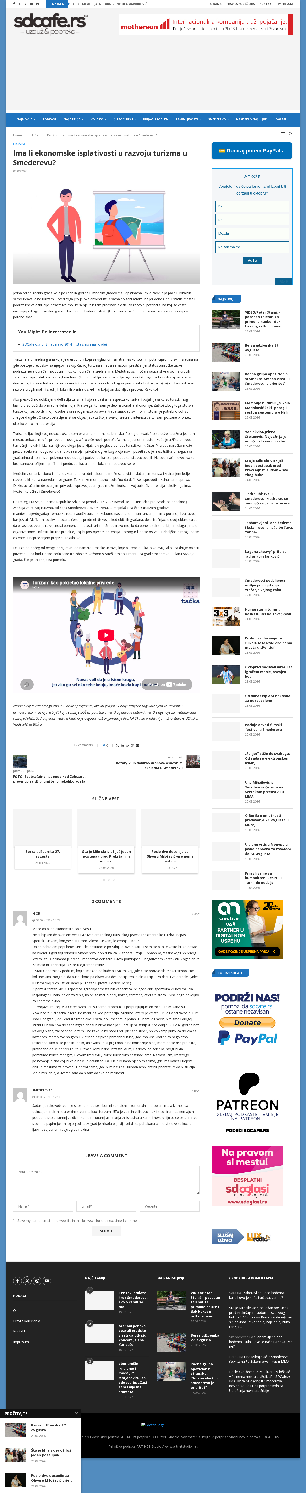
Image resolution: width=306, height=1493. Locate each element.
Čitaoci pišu (123, 119)
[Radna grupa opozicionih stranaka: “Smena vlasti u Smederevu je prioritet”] (226, 381)
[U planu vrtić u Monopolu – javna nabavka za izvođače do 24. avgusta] (226, 851)
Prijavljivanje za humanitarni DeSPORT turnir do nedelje (264, 878)
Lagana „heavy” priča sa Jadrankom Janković (266, 554)
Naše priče (72, 119)
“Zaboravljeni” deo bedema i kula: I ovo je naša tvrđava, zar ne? (269, 527)
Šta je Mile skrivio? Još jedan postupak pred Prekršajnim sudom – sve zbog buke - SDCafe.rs (258, 1312)
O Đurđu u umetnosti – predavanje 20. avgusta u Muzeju (267, 820)
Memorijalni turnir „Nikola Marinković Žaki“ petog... (125, 4)
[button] (74, 4)
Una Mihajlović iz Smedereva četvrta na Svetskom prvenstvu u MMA (264, 789)
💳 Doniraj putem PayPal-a (252, 151)
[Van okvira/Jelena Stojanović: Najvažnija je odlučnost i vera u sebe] (226, 439)
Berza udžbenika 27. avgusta (43, 854)
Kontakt (266, 3)
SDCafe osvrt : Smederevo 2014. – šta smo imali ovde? (64, 344)
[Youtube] (31, 4)
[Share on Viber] (132, 745)
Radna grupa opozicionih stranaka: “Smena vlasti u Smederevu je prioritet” (267, 379)
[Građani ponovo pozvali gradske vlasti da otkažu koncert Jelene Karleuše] (99, 1333)
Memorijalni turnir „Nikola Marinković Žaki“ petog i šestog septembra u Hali (267, 408)
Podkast (49, 119)
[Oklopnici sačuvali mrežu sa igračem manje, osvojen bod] (226, 674)
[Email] (37, 4)
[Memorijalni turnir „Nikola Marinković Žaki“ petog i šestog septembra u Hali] (226, 410)
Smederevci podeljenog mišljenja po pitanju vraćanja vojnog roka (265, 585)
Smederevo (217, 119)
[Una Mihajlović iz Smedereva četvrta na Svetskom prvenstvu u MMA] (226, 789)
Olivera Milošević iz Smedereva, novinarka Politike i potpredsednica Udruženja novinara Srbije (256, 1386)
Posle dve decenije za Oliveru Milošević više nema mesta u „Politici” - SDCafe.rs (260, 1374)
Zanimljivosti (187, 119)
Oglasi (280, 119)
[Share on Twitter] (117, 745)
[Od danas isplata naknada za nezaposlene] (226, 703)
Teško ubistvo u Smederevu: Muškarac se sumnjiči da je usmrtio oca (267, 498)
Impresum (285, 3)
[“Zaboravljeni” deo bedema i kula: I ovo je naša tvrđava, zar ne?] (226, 529)
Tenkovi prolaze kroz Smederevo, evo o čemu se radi (133, 1300)
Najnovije (24, 119)
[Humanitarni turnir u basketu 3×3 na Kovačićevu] (226, 616)
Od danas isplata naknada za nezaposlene (267, 698)
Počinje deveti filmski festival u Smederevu (263, 727)
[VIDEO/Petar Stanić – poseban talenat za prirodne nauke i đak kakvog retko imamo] (226, 319)
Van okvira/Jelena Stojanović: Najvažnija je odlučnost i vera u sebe (265, 436)
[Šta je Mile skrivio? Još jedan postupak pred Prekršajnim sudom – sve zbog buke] (106, 828)
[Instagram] (25, 4)
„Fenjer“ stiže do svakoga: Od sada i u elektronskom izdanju (267, 758)
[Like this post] (107, 745)
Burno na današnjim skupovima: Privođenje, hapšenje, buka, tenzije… (260, 1322)
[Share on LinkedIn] (122, 745)
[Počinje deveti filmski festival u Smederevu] (226, 731)
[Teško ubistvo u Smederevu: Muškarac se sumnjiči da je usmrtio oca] (226, 501)
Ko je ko (97, 119)
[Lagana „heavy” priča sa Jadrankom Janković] (226, 558)
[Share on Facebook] (113, 745)
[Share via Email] (137, 745)
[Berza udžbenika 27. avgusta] (42, 828)
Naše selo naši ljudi (252, 119)
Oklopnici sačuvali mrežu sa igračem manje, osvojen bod (269, 672)
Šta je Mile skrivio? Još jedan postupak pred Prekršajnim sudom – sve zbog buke (266, 467)
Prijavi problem (156, 119)
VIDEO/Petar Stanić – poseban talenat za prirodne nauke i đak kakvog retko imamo (263, 319)
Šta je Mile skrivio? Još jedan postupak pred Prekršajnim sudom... (106, 856)
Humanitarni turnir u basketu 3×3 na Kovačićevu (268, 611)
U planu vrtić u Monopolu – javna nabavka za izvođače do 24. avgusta (268, 849)
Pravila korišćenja (240, 3)
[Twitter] (19, 4)
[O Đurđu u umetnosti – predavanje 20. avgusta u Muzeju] (226, 822)
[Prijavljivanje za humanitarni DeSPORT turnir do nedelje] (226, 880)
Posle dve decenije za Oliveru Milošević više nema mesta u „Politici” (268, 643)
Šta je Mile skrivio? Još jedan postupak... (51, 1452)
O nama (216, 3)
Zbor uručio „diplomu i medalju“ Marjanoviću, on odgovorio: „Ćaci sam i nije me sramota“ (133, 1377)
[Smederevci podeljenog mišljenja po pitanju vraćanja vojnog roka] (226, 587)
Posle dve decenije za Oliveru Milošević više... (51, 1478)
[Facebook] (14, 4)
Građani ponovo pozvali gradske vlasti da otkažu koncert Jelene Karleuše (132, 1335)
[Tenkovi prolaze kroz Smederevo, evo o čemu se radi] (99, 1300)
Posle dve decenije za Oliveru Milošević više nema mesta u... (170, 856)
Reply (195, 913)
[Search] (290, 134)
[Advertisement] (153, 76)
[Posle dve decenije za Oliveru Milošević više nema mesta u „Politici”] (170, 828)
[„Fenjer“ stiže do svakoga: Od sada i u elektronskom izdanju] (226, 760)
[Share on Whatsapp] (127, 745)
